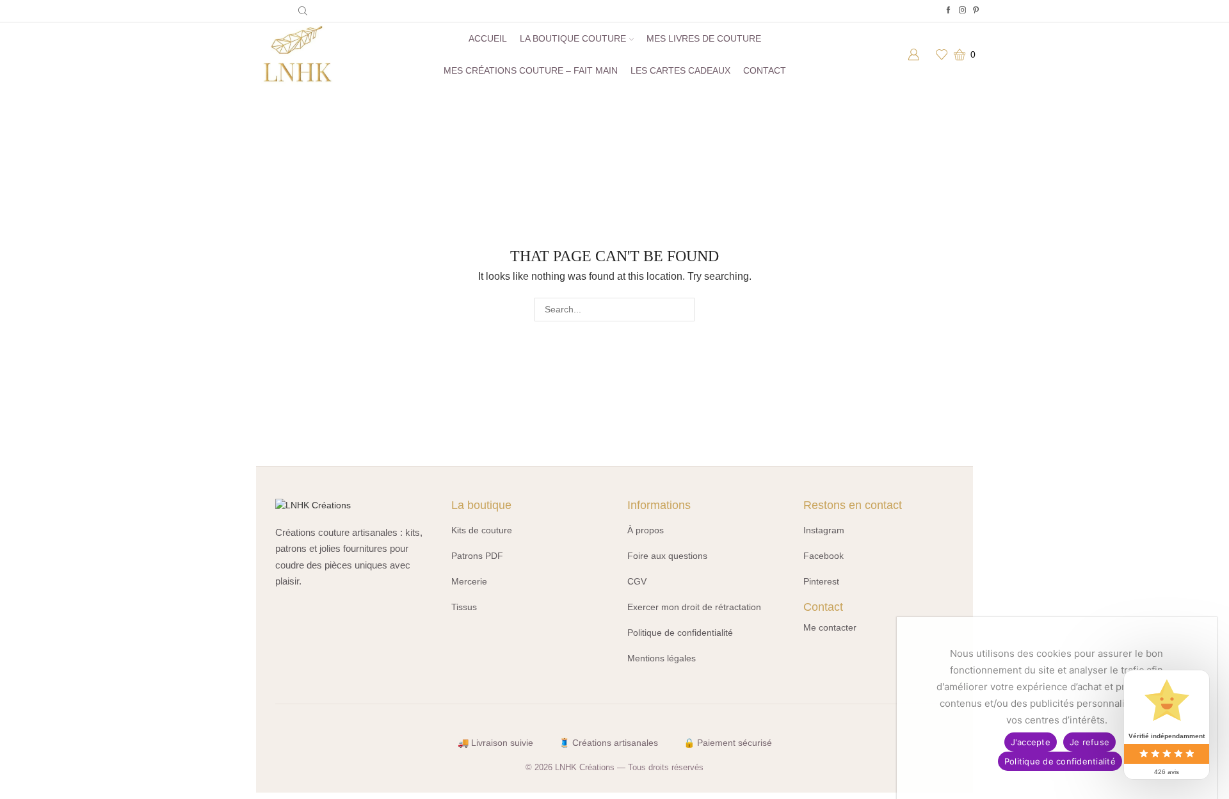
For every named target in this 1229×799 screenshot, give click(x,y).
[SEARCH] (683, 309)
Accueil (488, 38)
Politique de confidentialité (680, 632)
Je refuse (1089, 742)
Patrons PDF (477, 556)
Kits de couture (481, 530)
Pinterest (821, 581)
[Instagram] (962, 10)
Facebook (823, 556)
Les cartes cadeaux (680, 70)
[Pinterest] (975, 10)
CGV (637, 581)
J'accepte (1030, 742)
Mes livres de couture (704, 38)
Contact (764, 70)
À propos (645, 530)
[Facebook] (948, 10)
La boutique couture (573, 38)
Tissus (464, 607)
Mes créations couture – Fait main (531, 70)
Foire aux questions (667, 556)
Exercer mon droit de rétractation (694, 607)
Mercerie (469, 581)
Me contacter (829, 627)
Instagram (823, 530)
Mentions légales (661, 658)
